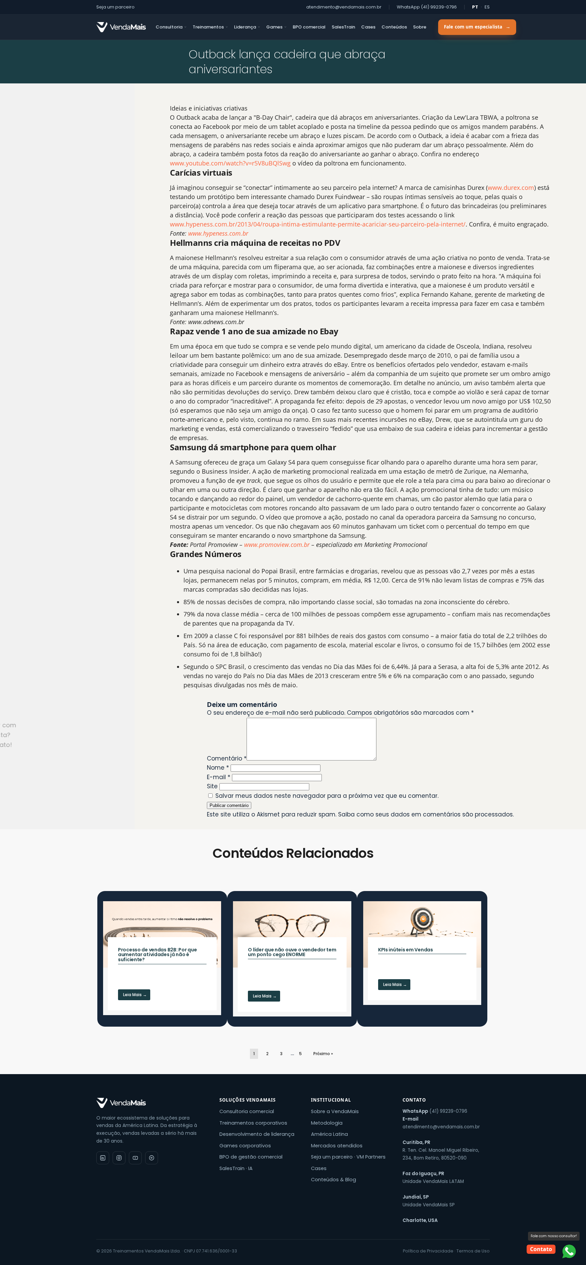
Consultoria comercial (246, 1111)
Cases (368, 27)
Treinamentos (208, 27)
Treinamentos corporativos (253, 1123)
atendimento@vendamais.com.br (344, 7)
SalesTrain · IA (236, 1168)
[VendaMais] (121, 27)
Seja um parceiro (115, 7)
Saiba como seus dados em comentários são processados (425, 814)
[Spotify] (151, 1157)
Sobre (419, 27)
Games (274, 27)
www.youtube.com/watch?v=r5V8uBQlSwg (230, 163)
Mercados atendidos (337, 1145)
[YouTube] (135, 1157)
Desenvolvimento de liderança (256, 1134)
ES (487, 7)
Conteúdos (394, 27)
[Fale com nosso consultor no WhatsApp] (569, 1251)
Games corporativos (245, 1145)
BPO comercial (309, 27)
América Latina (329, 1134)
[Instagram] (119, 1157)
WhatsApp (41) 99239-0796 (427, 7)
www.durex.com (511, 187)
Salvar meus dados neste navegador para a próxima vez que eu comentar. (326, 796)
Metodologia (327, 1123)
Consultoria (169, 27)
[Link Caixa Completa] (162, 958)
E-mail (218, 777)
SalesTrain (343, 27)
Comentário (227, 758)
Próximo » (323, 1053)
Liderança (245, 27)
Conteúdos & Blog (333, 1179)
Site (212, 786)
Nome (218, 768)
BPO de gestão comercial (250, 1156)
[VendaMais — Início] (151, 1103)
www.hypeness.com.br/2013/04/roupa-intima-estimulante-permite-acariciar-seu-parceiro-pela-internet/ (318, 224)
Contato (541, 1249)
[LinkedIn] (102, 1157)
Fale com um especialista (477, 27)
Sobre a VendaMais (335, 1111)
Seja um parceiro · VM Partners (348, 1156)
